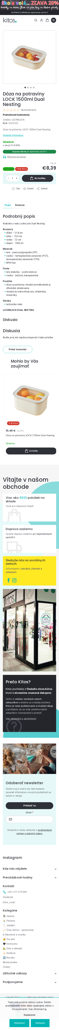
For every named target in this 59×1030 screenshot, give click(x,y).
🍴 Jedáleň (9, 925)
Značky (6, 967)
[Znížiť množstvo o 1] (8, 178)
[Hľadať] (36, 20)
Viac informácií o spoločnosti (21, 718)
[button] (31, 451)
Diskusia (20, 205)
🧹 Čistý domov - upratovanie (18, 930)
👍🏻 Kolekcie (9, 953)
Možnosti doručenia (16, 157)
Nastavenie (29, 1015)
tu (46, 1009)
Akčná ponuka (10, 962)
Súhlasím (40, 1023)
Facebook (8, 897)
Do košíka (40, 178)
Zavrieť (19, 192)
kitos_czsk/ (9, 902)
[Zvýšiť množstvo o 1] (16, 178)
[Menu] (53, 20)
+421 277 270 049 (17, 892)
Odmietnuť (19, 1023)
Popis (8, 205)
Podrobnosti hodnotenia (16, 115)
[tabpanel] (29, 57)
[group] (31, 415)
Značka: (13, 119)
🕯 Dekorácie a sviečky (14, 934)
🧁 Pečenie (9, 920)
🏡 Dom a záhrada (12, 948)
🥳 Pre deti (9, 939)
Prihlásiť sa (29, 805)
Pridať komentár (17, 349)
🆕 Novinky (9, 957)
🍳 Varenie (8, 916)
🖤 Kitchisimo (10, 943)
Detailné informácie (13, 135)
